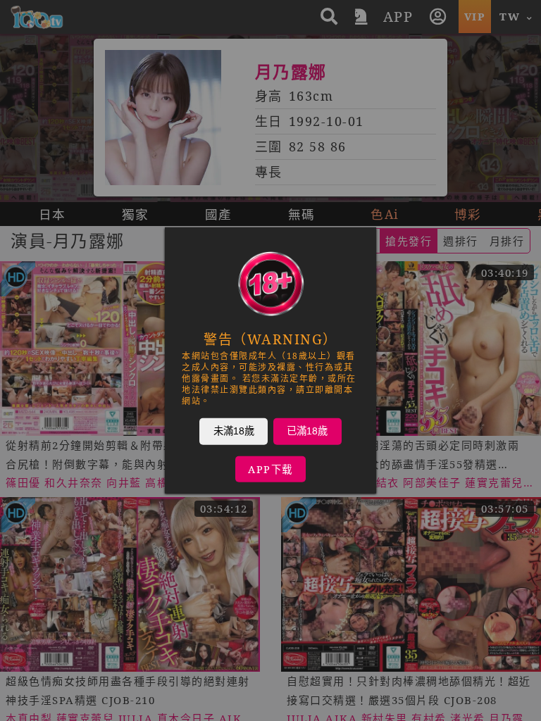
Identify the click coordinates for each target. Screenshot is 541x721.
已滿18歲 (307, 431)
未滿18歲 (233, 431)
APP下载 (270, 469)
